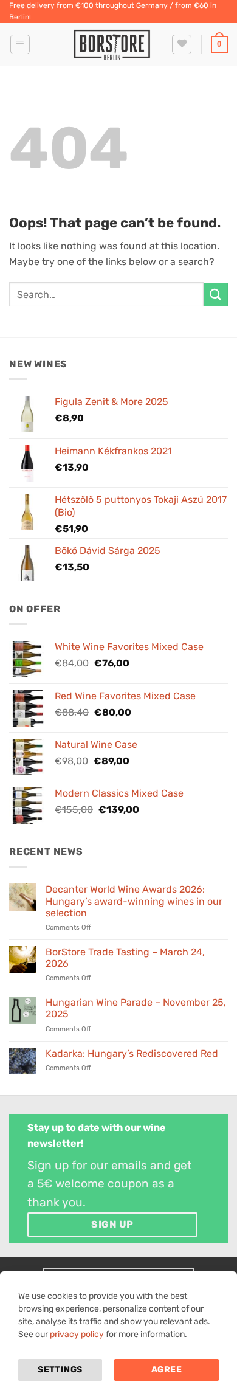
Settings (60, 1369)
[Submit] (216, 294)
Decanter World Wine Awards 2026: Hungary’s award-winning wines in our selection (134, 900)
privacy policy (77, 1334)
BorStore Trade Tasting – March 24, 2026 (125, 957)
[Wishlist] (181, 44)
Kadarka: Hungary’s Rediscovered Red (132, 1053)
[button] (20, 44)
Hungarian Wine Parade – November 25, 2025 (136, 1008)
